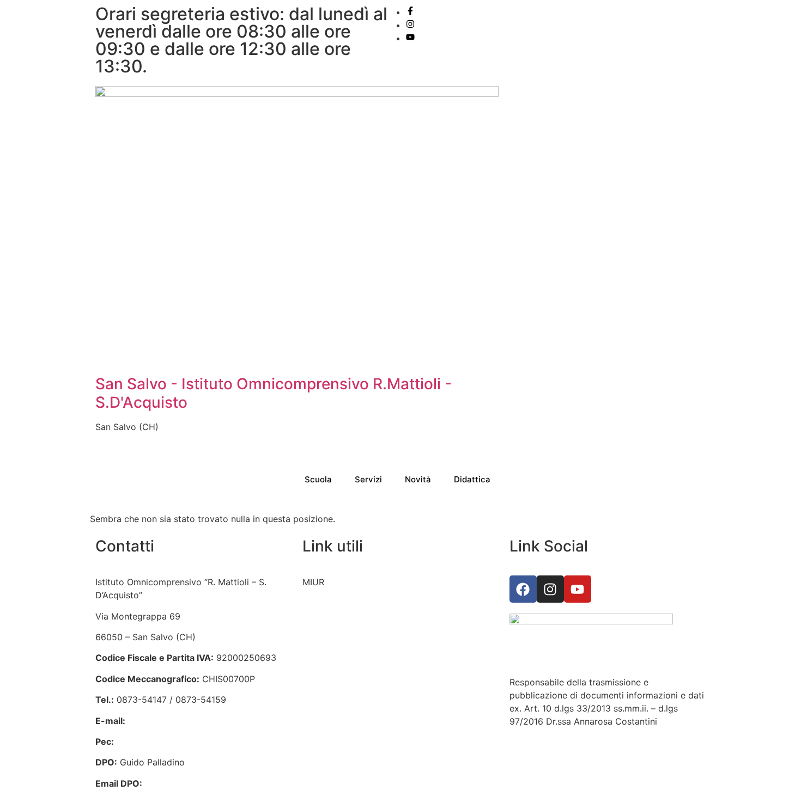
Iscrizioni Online (334, 603)
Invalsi (315, 644)
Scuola (318, 479)
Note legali (324, 749)
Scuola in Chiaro (336, 686)
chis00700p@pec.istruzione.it (178, 741)
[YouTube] (410, 38)
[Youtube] (577, 589)
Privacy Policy (331, 707)
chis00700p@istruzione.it (180, 720)
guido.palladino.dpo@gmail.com (211, 783)
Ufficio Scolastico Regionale (360, 623)
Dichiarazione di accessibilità (362, 728)
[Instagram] (410, 25)
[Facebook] (410, 12)
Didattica (472, 479)
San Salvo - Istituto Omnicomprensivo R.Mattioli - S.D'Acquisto (273, 393)
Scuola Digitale (333, 665)
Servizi (368, 479)
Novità (418, 479)
